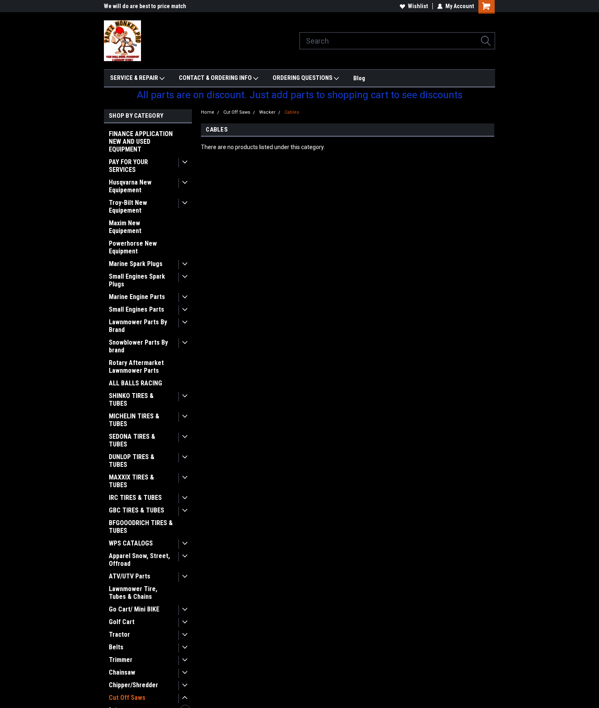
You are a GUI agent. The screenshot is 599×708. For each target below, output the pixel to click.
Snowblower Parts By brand (138, 346)
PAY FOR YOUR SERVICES (128, 166)
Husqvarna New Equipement (130, 186)
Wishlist (418, 6)
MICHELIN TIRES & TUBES (134, 420)
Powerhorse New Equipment (133, 247)
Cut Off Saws (127, 697)
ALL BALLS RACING (135, 383)
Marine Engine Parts (137, 297)
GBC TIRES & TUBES (136, 510)
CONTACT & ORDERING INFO (216, 77)
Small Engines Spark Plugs (137, 280)
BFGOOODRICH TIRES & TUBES (141, 526)
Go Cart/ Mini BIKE (134, 609)
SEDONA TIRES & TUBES (132, 440)
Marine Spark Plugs (136, 264)
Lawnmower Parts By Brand (138, 326)
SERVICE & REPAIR (134, 77)
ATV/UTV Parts (129, 576)
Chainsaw (122, 672)
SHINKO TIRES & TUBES (131, 399)
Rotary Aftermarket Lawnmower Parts (136, 366)
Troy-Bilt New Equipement (128, 206)
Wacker (267, 112)
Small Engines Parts (136, 309)
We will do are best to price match (145, 6)
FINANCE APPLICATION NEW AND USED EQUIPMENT (141, 141)
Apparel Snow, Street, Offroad (139, 559)
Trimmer (120, 660)
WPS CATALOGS (131, 543)
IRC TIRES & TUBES (135, 497)
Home (207, 112)
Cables (291, 112)
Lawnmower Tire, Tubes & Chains (133, 592)
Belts (116, 647)
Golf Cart (121, 622)
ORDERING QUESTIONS (303, 77)
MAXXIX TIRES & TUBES (131, 481)
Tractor (119, 634)
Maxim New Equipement (125, 227)
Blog (359, 78)
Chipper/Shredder (133, 685)
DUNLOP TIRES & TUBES (131, 460)
